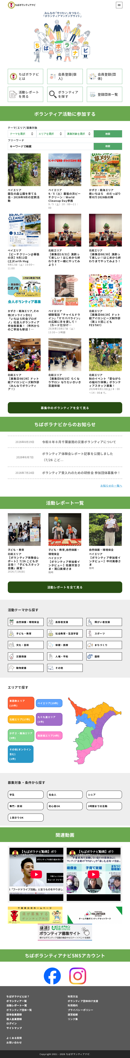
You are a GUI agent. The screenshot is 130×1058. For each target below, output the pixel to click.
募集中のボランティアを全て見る (65, 408)
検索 (107, 146)
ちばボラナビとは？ (17, 996)
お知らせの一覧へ (111, 485)
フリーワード (16, 140)
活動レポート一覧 (16, 1005)
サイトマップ (14, 1028)
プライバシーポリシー (80, 1010)
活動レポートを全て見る (65, 587)
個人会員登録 (14, 1019)
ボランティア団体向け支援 (83, 1001)
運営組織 (73, 1014)
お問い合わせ (14, 1042)
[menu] (119, 5)
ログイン (11, 1023)
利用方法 (73, 996)
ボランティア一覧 (16, 1001)
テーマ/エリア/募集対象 (22, 127)
